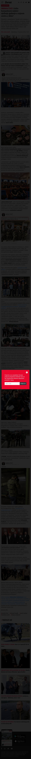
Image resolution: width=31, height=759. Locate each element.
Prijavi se (23, 383)
